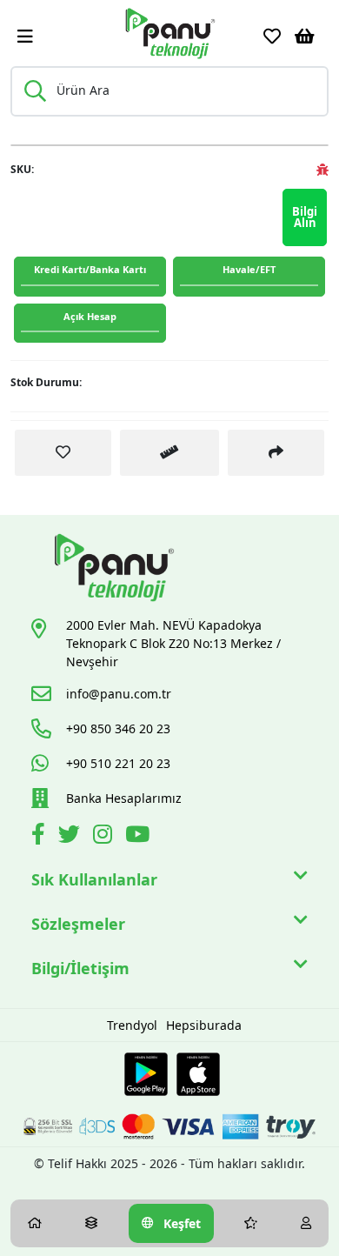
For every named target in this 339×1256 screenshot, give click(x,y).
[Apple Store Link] (198, 1074)
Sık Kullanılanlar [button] (94, 879)
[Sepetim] (305, 36)
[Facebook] (40, 837)
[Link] (169, 33)
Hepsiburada (204, 1025)
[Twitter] (71, 837)
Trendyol (132, 1025)
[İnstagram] (104, 837)
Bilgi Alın (304, 217)
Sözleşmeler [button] (78, 923)
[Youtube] (139, 837)
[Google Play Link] (146, 1074)
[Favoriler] (272, 36)
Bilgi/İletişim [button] (80, 968)
